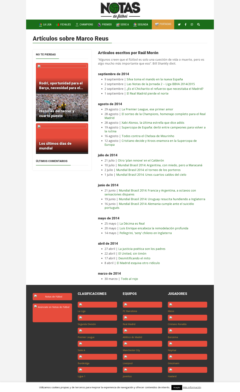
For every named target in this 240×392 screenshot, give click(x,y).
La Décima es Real (132, 223)
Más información (192, 387)
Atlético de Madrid (132, 337)
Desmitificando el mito (134, 258)
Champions (86, 24)
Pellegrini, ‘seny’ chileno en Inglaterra (146, 233)
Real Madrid (129, 324)
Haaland (172, 376)
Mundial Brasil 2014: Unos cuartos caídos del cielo (151, 175)
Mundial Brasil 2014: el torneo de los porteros (148, 170)
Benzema (173, 337)
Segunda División (87, 324)
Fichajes (65, 24)
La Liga (46, 24)
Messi (171, 311)
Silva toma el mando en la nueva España (155, 79)
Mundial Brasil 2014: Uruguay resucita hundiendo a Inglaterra (162, 199)
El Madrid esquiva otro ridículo (138, 263)
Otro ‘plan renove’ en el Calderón (141, 160)
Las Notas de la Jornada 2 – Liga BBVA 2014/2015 (161, 84)
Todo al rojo (129, 279)
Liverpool (128, 363)
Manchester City (131, 350)
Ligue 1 (81, 376)
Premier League (86, 337)
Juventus (127, 376)
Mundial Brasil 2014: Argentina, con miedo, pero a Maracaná (160, 165)
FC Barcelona (130, 311)
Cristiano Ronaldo (177, 324)
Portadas (165, 24)
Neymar (172, 350)
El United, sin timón (132, 253)
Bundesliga (83, 363)
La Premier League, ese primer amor (147, 109)
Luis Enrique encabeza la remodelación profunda (154, 228)
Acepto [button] (176, 387)
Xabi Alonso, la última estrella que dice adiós (153, 123)
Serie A (124, 24)
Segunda (142, 24)
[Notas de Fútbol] (121, 9)
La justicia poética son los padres (141, 249)
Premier (106, 24)
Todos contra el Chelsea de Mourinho (148, 136)
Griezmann (173, 363)
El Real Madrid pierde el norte (147, 93)
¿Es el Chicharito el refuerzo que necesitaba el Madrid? (165, 89)
